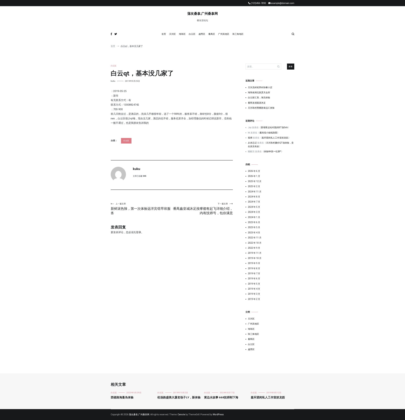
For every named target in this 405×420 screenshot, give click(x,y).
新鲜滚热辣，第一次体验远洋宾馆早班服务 (141, 209)
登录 (138, 232)
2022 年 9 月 (254, 248)
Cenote (181, 414)
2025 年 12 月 (254, 181)
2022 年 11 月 (254, 237)
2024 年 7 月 (254, 201)
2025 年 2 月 (254, 186)
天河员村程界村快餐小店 (260, 87)
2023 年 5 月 (254, 227)
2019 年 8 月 (254, 268)
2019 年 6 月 (254, 278)
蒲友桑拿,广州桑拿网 (202, 13)
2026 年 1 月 (254, 176)
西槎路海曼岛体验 (122, 397)
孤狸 (250, 137)
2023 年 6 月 (254, 222)
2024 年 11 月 (254, 191)
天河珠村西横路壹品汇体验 (261, 108)
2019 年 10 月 (254, 258)
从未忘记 (252, 142)
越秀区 (202, 34)
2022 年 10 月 (254, 243)
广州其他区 (223, 34)
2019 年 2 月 (254, 299)
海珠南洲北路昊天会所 (259, 92)
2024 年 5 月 (254, 207)
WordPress (218, 414)
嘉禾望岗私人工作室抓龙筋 (275, 137)
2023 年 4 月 (254, 232)
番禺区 (211, 34)
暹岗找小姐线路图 (268, 132)
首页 (164, 34)
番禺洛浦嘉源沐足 (257, 102)
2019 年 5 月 (254, 283)
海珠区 (182, 34)
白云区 (192, 34)
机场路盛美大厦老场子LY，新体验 (179, 397)
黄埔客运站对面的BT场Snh (274, 127)
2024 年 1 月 (254, 217)
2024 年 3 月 (254, 212)
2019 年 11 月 (254, 253)
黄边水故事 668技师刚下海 (221, 397)
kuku (113, 81)
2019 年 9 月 (254, 263)
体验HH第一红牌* (272, 151)
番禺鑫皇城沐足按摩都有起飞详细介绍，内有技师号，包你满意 (203, 209)
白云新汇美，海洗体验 (259, 97)
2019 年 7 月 (254, 273)
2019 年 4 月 (254, 289)
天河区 (172, 34)
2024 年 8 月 (254, 196)
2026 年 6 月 (254, 171)
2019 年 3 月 (254, 294)
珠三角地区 (237, 34)
